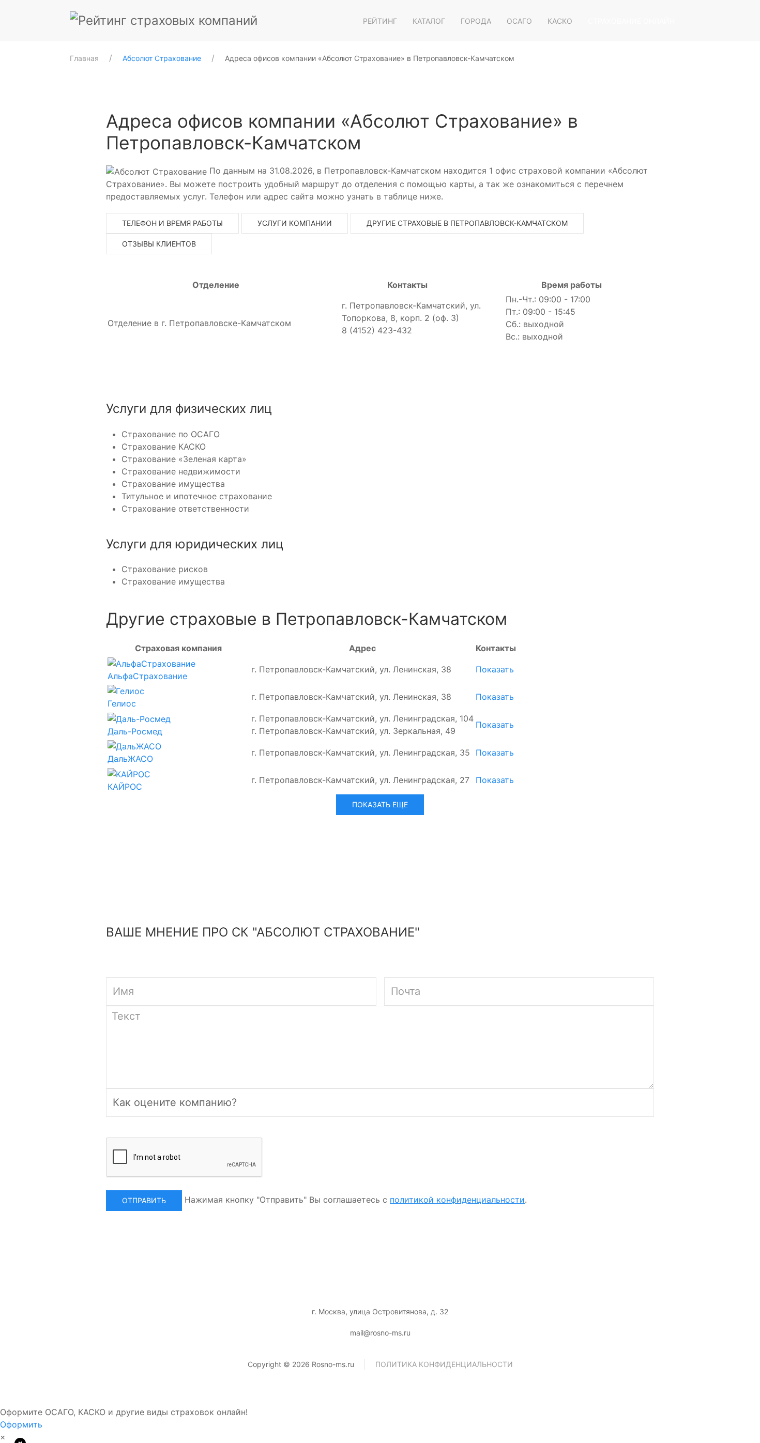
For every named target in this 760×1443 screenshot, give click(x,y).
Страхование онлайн (631, 21)
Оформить (21, 1424)
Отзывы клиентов (159, 243)
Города (476, 21)
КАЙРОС (125, 786)
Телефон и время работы (172, 223)
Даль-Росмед (135, 731)
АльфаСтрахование (147, 676)
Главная (84, 58)
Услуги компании (294, 223)
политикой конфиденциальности (457, 1199)
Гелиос (122, 703)
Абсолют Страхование (162, 58)
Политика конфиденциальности (444, 1364)
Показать (495, 669)
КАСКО (560, 21)
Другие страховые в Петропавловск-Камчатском (467, 223)
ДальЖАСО (130, 759)
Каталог (429, 21)
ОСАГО (519, 21)
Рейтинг (380, 21)
